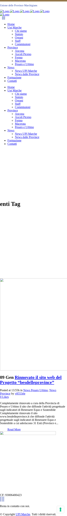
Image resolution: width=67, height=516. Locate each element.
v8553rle (20, 393)
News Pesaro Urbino (35, 390)
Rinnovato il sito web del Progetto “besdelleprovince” (31, 380)
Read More (14, 429)
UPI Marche (23, 514)
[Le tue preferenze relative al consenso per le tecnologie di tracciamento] (60, 509)
